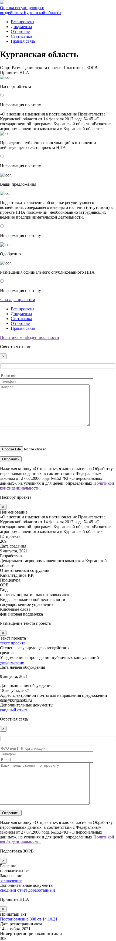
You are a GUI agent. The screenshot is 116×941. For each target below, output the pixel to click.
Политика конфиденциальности (29, 337)
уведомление (12, 662)
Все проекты (22, 21)
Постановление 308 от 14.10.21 (28, 919)
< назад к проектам (17, 299)
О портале (20, 31)
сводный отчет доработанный (27, 890)
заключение (11, 880)
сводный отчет (13, 710)
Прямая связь (23, 41)
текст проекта (12, 643)
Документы (21, 26)
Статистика (21, 36)
